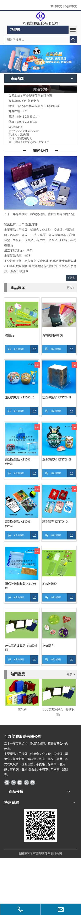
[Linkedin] (19, 782)
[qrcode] (40, 825)
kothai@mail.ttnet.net (36, 142)
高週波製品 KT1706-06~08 (18, 461)
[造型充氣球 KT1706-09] (59, 438)
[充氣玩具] (59, 625)
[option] (22, 695)
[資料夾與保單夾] (59, 314)
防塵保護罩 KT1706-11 (56, 397)
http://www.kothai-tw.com (24, 131)
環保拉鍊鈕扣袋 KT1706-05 (21, 585)
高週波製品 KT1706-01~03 (18, 523)
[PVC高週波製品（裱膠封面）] (21, 625)
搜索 (73, 39)
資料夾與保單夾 (52, 335)
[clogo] (40, 18)
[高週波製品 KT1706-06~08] (21, 438)
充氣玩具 (48, 645)
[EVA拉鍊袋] (59, 563)
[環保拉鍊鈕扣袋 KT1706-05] (21, 563)
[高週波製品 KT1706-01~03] (21, 501)
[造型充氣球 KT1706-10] (21, 376)
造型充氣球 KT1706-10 (19, 397)
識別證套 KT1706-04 (55, 521)
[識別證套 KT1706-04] (59, 501)
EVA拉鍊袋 (49, 583)
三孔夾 (22, 709)
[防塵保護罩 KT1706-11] (59, 376)
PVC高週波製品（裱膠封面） (21, 647)
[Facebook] (7, 782)
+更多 (71, 277)
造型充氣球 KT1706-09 (56, 459)
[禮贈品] (21, 314)
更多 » (71, 287)
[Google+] (13, 782)
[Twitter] (26, 782)
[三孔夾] (22, 692)
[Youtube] (32, 782)
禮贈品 (9, 335)
